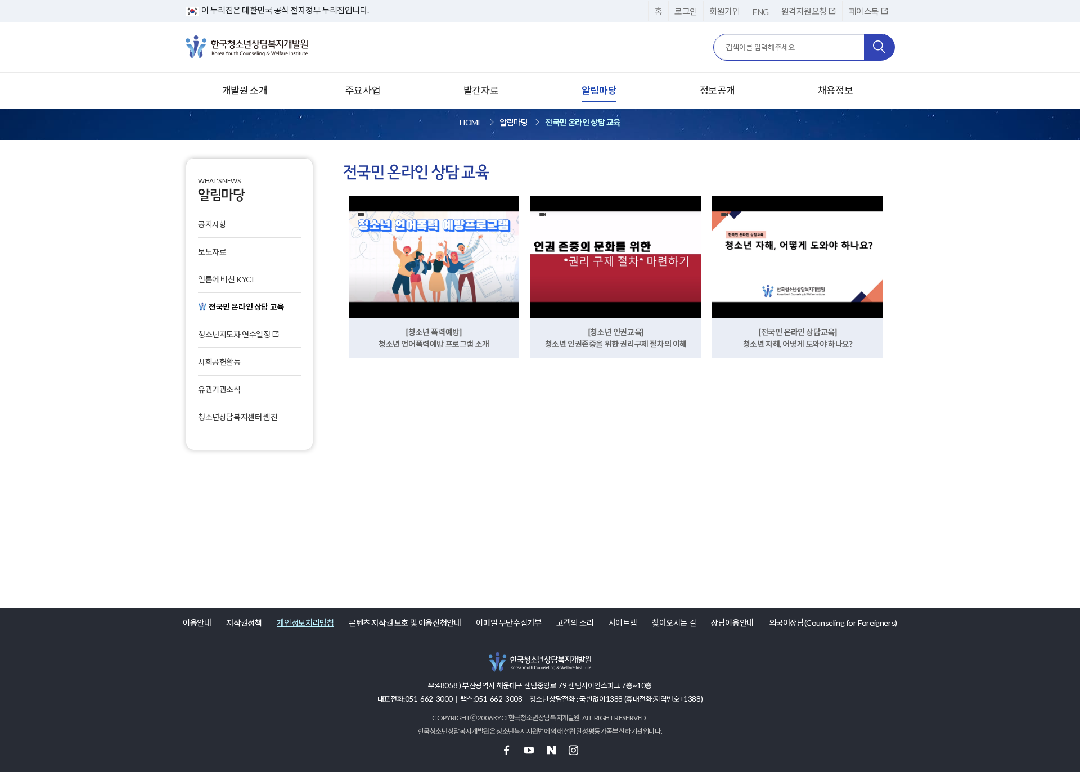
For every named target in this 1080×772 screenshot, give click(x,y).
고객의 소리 (574, 622)
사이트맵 (623, 622)
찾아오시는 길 (674, 622)
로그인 (685, 11)
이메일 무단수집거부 (508, 622)
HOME (471, 122)
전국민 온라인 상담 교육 (582, 122)
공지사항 (212, 224)
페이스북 (864, 11)
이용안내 (197, 622)
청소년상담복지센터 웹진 (237, 417)
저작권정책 (244, 622)
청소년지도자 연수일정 (235, 334)
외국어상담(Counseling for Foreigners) (833, 622)
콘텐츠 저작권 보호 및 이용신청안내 (405, 622)
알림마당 (514, 122)
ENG (760, 12)
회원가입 (724, 11)
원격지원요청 (804, 11)
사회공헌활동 (219, 362)
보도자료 (212, 251)
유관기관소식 (219, 389)
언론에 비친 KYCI (226, 279)
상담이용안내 (732, 622)
